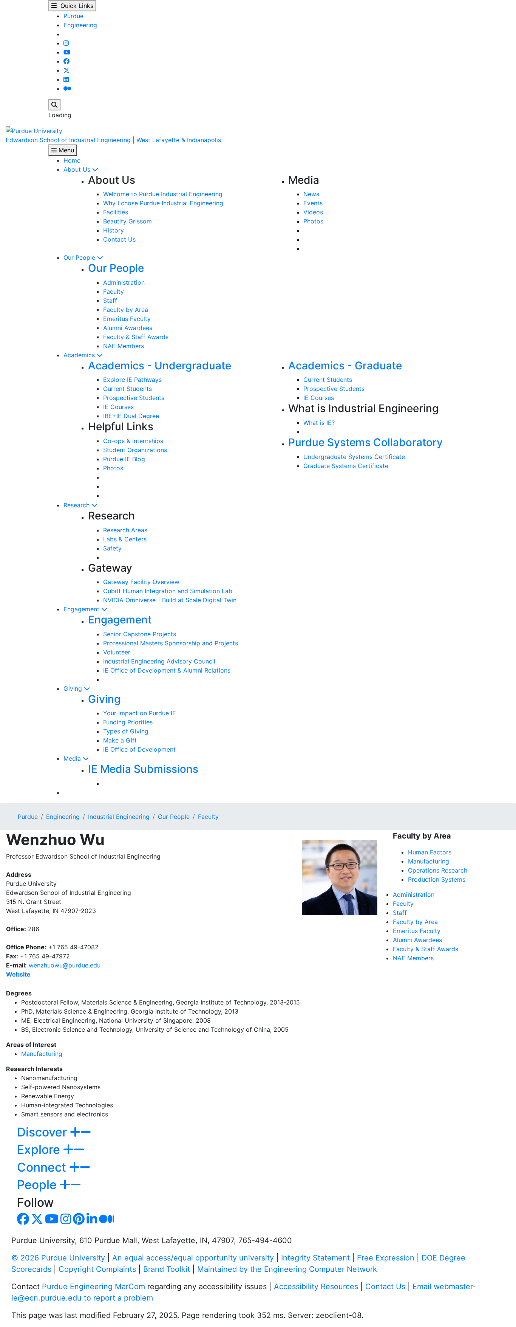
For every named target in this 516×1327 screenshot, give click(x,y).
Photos (313, 221)
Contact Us (119, 239)
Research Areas (125, 530)
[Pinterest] (79, 1221)
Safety (112, 548)
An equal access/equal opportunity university (193, 1257)
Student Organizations (135, 450)
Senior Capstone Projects (139, 634)
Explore (40, 1149)
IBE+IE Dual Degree (131, 416)
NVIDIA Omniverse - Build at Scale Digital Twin (169, 600)
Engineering (80, 25)
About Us (77, 169)
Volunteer (116, 652)
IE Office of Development (139, 749)
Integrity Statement (315, 1257)
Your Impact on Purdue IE (139, 713)
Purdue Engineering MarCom (93, 1286)
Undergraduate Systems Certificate (354, 456)
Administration (124, 282)
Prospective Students (133, 398)
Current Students (127, 388)
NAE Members (123, 346)
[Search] (54, 104)
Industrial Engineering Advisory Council (159, 661)
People (38, 1184)
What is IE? (319, 422)
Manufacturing (41, 1053)
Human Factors (429, 852)
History (113, 230)
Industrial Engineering (119, 816)
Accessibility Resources (316, 1286)
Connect (43, 1167)
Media (73, 758)
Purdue (73, 16)
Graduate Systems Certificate (345, 466)
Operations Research (437, 870)
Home (71, 160)
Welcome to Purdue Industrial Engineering (162, 194)
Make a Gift (120, 740)
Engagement (82, 609)
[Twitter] (66, 70)
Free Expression (385, 1257)
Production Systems (436, 879)
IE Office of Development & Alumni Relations (166, 670)
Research (77, 505)
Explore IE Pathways (132, 379)
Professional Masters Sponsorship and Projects (170, 643)
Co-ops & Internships (133, 441)
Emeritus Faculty (127, 318)
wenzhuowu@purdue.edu (64, 965)
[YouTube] (66, 52)
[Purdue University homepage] (34, 130)
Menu (65, 150)
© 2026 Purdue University (58, 1257)
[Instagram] (66, 43)
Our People (80, 257)
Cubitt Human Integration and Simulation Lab (167, 591)
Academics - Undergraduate (159, 365)
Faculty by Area (125, 309)
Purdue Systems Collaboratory (365, 442)
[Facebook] (66, 61)
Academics (80, 355)
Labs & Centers (125, 539)
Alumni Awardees (127, 328)
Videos (313, 212)
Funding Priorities (128, 722)
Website (18, 974)
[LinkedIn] (66, 79)
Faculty (113, 291)
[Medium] (67, 88)
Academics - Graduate (345, 365)
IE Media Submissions (143, 769)
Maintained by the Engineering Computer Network (287, 1269)
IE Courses (118, 407)
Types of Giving (125, 731)
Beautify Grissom (127, 221)
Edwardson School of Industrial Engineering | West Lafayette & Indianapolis (113, 140)
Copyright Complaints (97, 1269)
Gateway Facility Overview (141, 582)
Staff (110, 300)
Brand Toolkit (166, 1269)
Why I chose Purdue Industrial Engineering (163, 203)
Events (313, 203)
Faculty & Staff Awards (135, 337)
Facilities (115, 212)
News (311, 194)
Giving (73, 688)
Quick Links (75, 5)
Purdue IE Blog (124, 459)
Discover (43, 1132)
